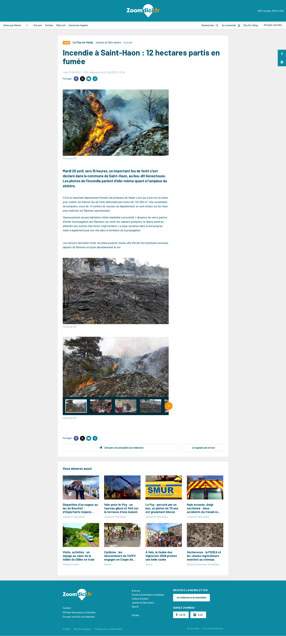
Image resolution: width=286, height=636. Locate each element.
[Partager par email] (88, 78)
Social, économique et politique (148, 594)
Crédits (66, 629)
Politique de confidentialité (108, 629)
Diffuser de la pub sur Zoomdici (79, 612)
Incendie (127, 42)
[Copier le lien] (95, 78)
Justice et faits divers (108, 42)
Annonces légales (78, 25)
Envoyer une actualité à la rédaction (124, 447)
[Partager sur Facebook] (76, 78)
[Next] (169, 406)
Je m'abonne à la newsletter (191, 597)
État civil (60, 25)
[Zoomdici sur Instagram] (282, 62)
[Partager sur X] (82, 78)
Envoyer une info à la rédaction (79, 616)
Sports (135, 606)
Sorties (49, 25)
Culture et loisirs (140, 598)
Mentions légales (82, 629)
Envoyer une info (273, 25)
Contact (67, 608)
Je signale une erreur (203, 447)
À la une (37, 25)
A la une (136, 590)
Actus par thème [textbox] (12, 25)
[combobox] (15, 25)
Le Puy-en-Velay (83, 42)
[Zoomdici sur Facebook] (282, 54)
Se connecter (229, 25)
